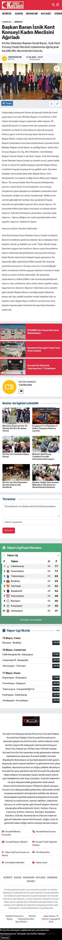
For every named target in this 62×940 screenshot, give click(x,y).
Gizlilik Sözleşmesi (14, 916)
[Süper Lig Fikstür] (58, 630)
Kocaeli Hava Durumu (46, 831)
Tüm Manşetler (43, 852)
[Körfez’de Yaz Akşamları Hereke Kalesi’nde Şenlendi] (16, 472)
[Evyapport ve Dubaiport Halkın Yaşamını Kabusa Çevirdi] (46, 416)
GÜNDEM (52, 877)
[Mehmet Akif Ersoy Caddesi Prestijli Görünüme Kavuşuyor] (46, 444)
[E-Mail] (21, 391)
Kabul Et (50, 934)
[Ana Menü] (57, 5)
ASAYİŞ (19, 13)
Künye (9, 919)
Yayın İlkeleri (21, 922)
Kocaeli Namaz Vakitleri (16, 842)
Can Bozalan (25, 385)
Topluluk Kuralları (26, 919)
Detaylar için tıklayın (31, 620)
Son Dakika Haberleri (14, 862)
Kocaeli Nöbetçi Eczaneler (11, 833)
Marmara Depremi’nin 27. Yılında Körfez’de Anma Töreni (15, 428)
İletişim (32, 916)
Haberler (6, 22)
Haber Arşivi (41, 862)
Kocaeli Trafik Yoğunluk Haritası (44, 843)
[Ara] (53, 5)
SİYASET (31, 881)
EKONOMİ (32, 13)
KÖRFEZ (6, 13)
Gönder (8, 530)
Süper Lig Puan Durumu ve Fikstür (15, 854)
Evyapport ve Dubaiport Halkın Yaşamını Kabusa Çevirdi (44, 428)
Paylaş (9, 103)
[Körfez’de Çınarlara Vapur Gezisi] (16, 444)
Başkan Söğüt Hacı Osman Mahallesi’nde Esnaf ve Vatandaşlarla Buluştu (45, 484)
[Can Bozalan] (9, 387)
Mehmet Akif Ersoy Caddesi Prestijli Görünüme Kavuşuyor (43, 456)
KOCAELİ (46, 13)
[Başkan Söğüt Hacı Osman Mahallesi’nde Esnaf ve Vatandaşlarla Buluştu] (46, 472)
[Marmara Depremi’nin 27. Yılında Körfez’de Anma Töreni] (16, 416)
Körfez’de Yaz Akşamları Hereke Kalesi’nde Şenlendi (14, 484)
